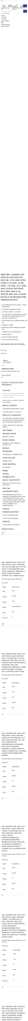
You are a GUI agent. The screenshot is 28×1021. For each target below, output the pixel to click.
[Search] (25, 5)
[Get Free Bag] (14, 1007)
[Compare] (3, 1017)
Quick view (7, 1017)
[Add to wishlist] (11, 1017)
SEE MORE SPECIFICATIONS (13, 344)
